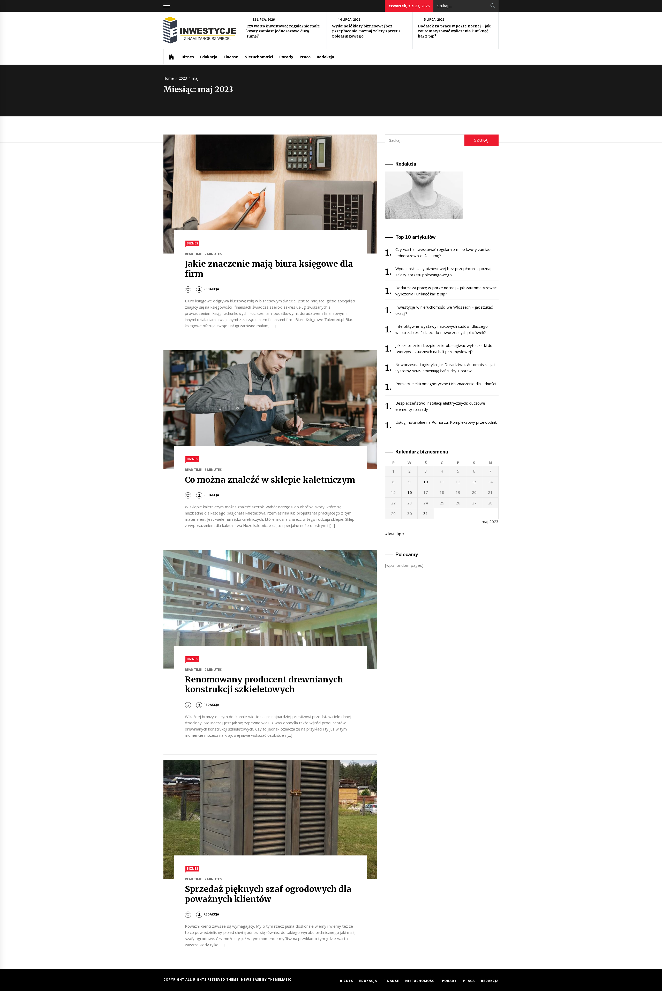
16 (409, 492)
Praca (305, 56)
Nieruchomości (258, 56)
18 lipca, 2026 (263, 19)
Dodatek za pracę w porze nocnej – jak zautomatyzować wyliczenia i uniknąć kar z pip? (454, 31)
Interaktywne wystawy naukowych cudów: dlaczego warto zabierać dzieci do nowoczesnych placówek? (441, 329)
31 (425, 513)
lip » (400, 533)
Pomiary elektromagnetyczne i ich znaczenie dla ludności (445, 383)
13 (474, 481)
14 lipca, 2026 (349, 19)
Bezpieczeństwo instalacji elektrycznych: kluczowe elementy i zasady (440, 406)
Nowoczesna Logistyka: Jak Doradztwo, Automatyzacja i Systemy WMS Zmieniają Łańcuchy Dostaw (445, 367)
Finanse (231, 56)
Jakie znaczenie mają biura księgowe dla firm (269, 269)
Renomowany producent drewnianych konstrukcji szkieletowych (264, 684)
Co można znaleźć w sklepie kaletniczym (270, 480)
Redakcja (325, 56)
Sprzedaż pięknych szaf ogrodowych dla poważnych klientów (268, 894)
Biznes (188, 56)
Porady (286, 56)
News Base (251, 979)
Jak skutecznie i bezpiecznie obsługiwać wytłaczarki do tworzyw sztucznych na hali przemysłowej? (443, 348)
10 (425, 481)
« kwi (389, 533)
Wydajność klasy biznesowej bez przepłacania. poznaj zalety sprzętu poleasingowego (366, 31)
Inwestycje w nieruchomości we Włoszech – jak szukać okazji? (444, 310)
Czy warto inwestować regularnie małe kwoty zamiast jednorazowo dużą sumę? (283, 31)
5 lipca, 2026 (434, 19)
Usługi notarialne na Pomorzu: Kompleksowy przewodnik (446, 422)
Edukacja (208, 56)
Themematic (279, 979)
